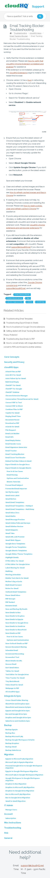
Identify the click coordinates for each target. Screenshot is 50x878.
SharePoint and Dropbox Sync (17, 704)
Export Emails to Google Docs (17, 464)
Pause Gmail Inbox (12, 595)
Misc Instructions (12, 822)
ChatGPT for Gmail (13, 385)
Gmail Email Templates (14, 502)
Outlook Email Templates (15, 592)
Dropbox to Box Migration (15, 784)
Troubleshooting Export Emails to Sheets (22, 323)
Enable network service (14, 298)
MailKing (8, 571)
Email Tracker (11, 451)
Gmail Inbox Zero (12, 513)
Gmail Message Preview (15, 520)
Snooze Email (10, 664)
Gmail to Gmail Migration (15, 801)
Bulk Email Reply (12, 382)
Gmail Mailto (10, 516)
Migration (9, 754)
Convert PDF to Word (13, 406)
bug (29, 80)
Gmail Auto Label (12, 495)
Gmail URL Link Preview (14, 537)
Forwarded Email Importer (16, 489)
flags (28, 298)
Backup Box (10, 733)
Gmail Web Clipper (13, 540)
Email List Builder (12, 433)
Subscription (10, 818)
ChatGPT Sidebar (12, 392)
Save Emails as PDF (13, 633)
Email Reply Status (12, 440)
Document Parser (12, 420)
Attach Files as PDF (13, 371)
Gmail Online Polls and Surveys (17, 523)
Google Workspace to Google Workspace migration (22, 779)
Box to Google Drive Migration (17, 798)
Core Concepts (11, 357)
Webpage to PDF (12, 688)
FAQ (6, 833)
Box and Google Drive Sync (16, 714)
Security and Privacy (14, 362)
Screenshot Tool (12, 657)
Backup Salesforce (13, 750)
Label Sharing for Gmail (15, 568)
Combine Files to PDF (14, 409)
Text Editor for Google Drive (17, 674)
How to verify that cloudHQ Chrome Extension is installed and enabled (25, 64)
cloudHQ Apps (35, 33)
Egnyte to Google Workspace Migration (21, 771)
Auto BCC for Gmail (13, 375)
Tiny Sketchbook (12, 681)
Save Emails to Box (13, 612)
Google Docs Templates (15, 544)
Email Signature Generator (16, 447)
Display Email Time (13, 416)
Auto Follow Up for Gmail (15, 378)
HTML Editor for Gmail (14, 561)
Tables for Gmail (12, 671)
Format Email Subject (14, 485)
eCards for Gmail (12, 427)
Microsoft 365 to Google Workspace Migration (24, 775)
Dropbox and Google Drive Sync (18, 717)
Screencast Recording (14, 654)
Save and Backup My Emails (16, 609)
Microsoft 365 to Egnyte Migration (19, 762)
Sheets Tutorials (13, 482)
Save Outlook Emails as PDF (16, 643)
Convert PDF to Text (13, 402)
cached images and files (14, 302)
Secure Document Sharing (16, 647)
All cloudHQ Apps (12, 692)
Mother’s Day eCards (13, 581)
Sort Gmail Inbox (12, 668)
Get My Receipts (12, 492)
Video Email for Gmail (14, 685)
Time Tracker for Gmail (15, 678)
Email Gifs (9, 437)
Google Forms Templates (15, 547)
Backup (8, 725)
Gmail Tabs (9, 533)
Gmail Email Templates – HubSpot (19, 506)
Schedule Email (11, 650)
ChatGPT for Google (13, 389)
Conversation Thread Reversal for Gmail (21, 399)
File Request (10, 430)
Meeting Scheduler (13, 575)
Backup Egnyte (11, 729)
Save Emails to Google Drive (16, 623)
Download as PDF (12, 423)
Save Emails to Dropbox (15, 616)
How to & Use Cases (15, 471)
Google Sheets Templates (16, 550)
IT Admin (8, 805)
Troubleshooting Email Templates (19, 319)
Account (8, 814)
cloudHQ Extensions (18, 73)
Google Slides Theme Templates (18, 554)
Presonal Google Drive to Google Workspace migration (23, 767)
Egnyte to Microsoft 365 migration (19, 759)
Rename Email (11, 606)
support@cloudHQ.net (21, 247)
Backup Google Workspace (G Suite (19, 740)
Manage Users (11, 810)
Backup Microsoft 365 (14, 736)
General (8, 838)
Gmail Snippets (11, 530)
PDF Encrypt (10, 599)
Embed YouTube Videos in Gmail (18, 461)
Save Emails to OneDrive (15, 626)
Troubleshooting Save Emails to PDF (20, 339)
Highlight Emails (12, 557)
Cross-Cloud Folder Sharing (16, 700)
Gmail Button (10, 499)
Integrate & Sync (12, 696)
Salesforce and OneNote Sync (17, 721)
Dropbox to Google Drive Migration (19, 791)
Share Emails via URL (13, 661)
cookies (29, 302)
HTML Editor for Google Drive (17, 564)
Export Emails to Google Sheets (18, 468)
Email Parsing (12, 475)
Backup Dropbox (12, 743)
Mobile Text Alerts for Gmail (16, 578)
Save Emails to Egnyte (14, 619)
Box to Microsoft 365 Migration (17, 794)
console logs (40, 302)
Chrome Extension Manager (16, 396)
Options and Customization (18, 478)
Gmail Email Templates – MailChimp (19, 509)
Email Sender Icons (13, 444)
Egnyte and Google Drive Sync (17, 711)
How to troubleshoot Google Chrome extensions (25, 327)
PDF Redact (10, 602)
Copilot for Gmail (12, 413)
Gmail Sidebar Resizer (14, 526)
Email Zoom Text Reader (15, 458)
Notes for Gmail (11, 588)
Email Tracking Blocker (19, 36)
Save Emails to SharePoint (15, 630)
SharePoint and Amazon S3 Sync (18, 707)
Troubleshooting (20, 33)
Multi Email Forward (13, 585)
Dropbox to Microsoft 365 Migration (19, 787)
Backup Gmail (11, 747)
